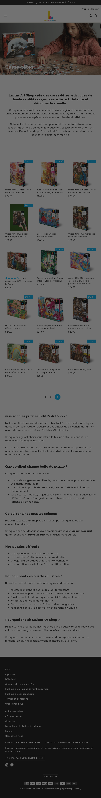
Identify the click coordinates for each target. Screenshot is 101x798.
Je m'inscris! (26, 415)
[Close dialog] (95, 364)
